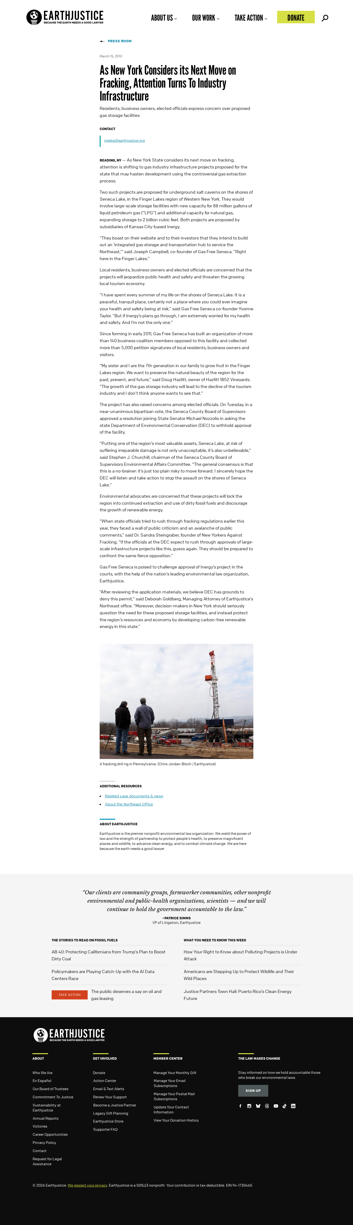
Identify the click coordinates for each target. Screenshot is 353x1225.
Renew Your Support (110, 1096)
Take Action (249, 18)
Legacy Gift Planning (110, 1113)
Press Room (120, 41)
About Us (162, 18)
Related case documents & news (134, 796)
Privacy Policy (44, 1142)
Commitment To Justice (53, 1096)
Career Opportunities (50, 1134)
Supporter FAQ (105, 1129)
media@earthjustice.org (124, 140)
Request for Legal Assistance (47, 1161)
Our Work (203, 18)
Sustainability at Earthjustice (47, 1107)
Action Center (104, 1080)
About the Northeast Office (129, 804)
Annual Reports (46, 1118)
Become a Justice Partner (114, 1105)
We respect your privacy (87, 1185)
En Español (42, 1080)
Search (324, 17)
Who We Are (42, 1072)
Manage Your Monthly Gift (174, 1072)
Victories (40, 1126)
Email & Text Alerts (108, 1088)
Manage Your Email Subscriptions (170, 1083)
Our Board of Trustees (50, 1088)
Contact (40, 1150)
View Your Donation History (176, 1120)
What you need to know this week (215, 940)
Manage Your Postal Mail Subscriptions (174, 1096)
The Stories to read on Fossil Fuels (85, 940)
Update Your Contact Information (171, 1109)
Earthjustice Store (108, 1121)
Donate (295, 18)
